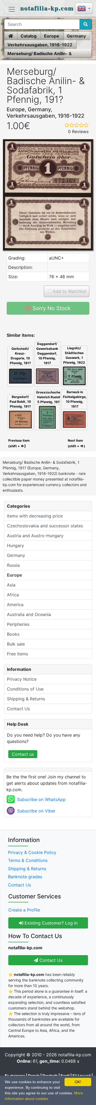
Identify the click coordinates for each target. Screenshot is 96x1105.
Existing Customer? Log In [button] (50, 923)
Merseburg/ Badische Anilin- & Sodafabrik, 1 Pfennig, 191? (39, 53)
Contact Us (18, 708)
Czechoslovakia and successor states (45, 525)
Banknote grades (25, 876)
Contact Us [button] (50, 960)
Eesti (65, 1075)
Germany (76, 36)
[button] (84, 9)
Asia (11, 585)
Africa (13, 594)
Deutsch (50, 1075)
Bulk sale (16, 644)
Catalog (29, 36)
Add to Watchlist (68, 291)
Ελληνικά (82, 1075)
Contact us (23, 754)
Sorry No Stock (51, 308)
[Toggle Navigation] (11, 9)
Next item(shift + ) (76, 443)
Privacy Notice (22, 679)
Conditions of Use (25, 689)
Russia (13, 565)
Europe (51, 36)
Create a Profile (24, 910)
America (15, 604)
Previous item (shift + (18, 443)
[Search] (85, 24)
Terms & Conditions (27, 860)
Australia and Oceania (29, 614)
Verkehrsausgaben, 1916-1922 (39, 44)
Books (13, 634)
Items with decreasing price (35, 516)
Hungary (15, 545)
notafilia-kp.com (47, 8)
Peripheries (18, 624)
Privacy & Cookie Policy (32, 852)
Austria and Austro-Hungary (35, 535)
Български (15, 1075)
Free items (17, 653)
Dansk (33, 1075)
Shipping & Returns (26, 698)
